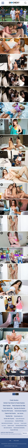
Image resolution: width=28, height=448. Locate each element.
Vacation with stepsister (20, 418)
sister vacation (7, 405)
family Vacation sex (8, 408)
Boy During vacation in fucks (21, 425)
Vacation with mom (19, 421)
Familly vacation (16, 423)
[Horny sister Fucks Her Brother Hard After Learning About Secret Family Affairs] (14, 368)
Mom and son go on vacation (7, 423)
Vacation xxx (9, 416)
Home (10, 440)
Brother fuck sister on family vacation (14, 403)
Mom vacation (20, 413)
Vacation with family (14, 430)
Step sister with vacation (7, 411)
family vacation (14, 400)
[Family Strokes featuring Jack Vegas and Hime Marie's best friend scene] (14, 30)
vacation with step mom (9, 418)
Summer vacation (24, 423)
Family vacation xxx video (18, 405)
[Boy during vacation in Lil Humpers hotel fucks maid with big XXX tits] (14, 159)
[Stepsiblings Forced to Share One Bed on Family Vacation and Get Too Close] (14, 126)
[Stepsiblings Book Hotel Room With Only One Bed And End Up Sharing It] (14, 110)
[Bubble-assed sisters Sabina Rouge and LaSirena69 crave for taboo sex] (14, 143)
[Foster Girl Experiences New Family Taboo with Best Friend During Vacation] (14, 94)
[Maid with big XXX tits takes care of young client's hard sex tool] (14, 62)
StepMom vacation (11, 425)
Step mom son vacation (19, 408)
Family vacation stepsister (21, 411)
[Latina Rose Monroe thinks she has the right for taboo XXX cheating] (14, 223)
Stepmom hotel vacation (10, 413)
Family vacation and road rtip (19, 427)
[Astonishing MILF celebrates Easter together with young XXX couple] (14, 255)
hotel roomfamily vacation (9, 421)
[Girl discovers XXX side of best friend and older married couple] (14, 78)
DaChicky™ (14, 3)
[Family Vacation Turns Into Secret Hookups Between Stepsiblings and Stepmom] (14, 304)
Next (17, 394)
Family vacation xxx (18, 416)
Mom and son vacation (8, 427)
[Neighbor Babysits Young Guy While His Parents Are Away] (14, 320)
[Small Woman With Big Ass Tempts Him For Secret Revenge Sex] (14, 271)
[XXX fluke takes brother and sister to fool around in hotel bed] (14, 46)
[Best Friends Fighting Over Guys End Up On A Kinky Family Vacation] (14, 191)
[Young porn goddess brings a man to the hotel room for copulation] (14, 336)
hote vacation (4, 425)
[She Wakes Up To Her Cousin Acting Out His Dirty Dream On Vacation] (14, 239)
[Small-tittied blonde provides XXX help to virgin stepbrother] (14, 384)
